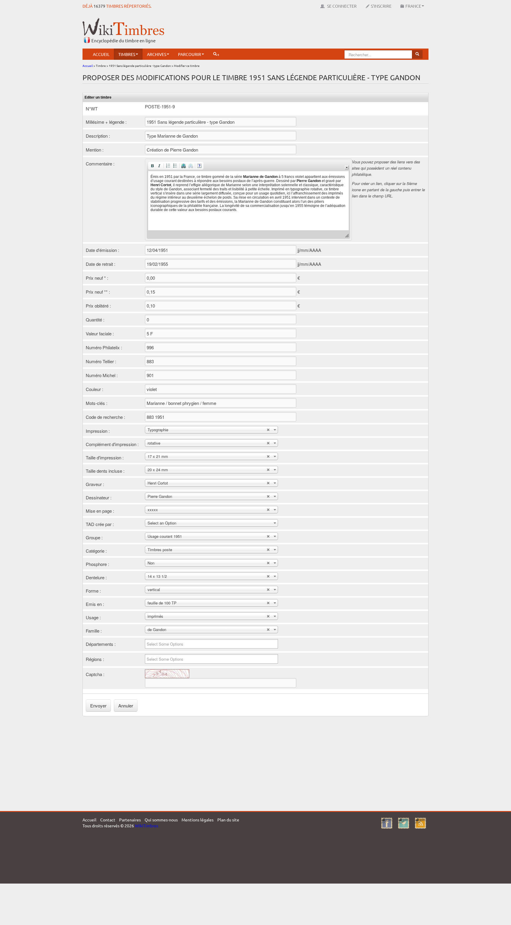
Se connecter (341, 6)
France (413, 6)
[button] (152, 166)
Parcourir (189, 54)
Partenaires (130, 819)
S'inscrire (381, 6)
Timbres (126, 54)
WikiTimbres (146, 825)
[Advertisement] (320, 31)
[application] (248, 200)
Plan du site (228, 819)
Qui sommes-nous (161, 819)
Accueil (101, 54)
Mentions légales (198, 819)
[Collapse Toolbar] (347, 167)
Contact (107, 819)
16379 (99, 6)
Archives (156, 54)
